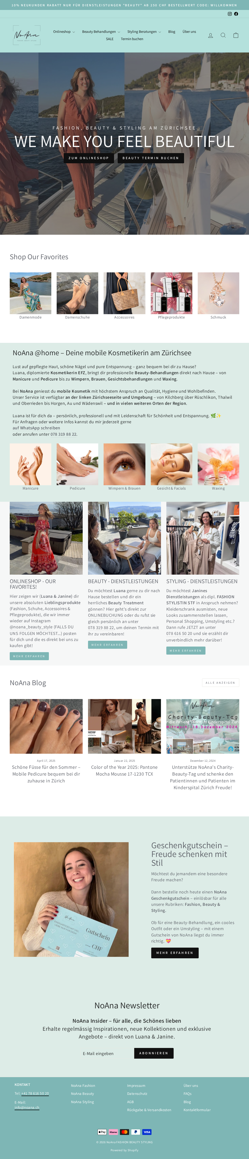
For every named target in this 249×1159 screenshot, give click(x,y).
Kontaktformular (197, 1109)
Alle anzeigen (221, 682)
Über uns (189, 31)
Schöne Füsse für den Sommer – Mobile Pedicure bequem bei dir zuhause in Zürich (46, 774)
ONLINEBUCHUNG (105, 615)
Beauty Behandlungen (99, 31)
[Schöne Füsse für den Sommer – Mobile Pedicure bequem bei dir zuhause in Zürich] (46, 726)
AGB (130, 1101)
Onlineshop (62, 31)
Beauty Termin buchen (151, 158)
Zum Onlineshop (89, 158)
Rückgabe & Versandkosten (149, 1109)
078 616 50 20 (179, 633)
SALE (110, 38)
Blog (171, 31)
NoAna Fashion (83, 1085)
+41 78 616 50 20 (35, 1093)
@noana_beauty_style (31, 627)
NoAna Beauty (82, 1093)
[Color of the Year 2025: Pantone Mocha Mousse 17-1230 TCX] (124, 726)
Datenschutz (137, 1093)
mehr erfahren (107, 645)
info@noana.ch (27, 1107)
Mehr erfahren (29, 656)
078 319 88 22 (101, 627)
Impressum (136, 1085)
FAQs (188, 1093)
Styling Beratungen (142, 31)
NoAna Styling (82, 1101)
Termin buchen (132, 38)
